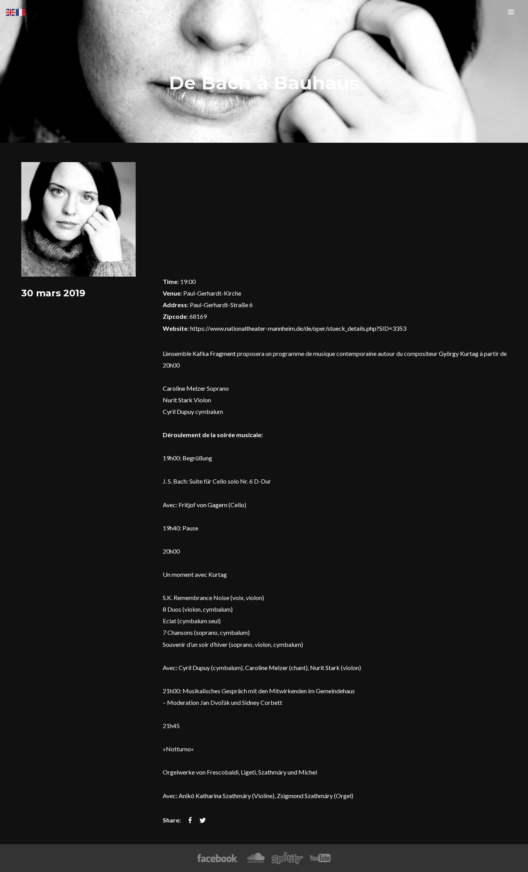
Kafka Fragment (214, 353)
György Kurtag (459, 353)
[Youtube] (320, 858)
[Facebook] (218, 858)
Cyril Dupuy (178, 411)
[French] (21, 11)
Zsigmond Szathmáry (305, 795)
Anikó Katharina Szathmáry (215, 795)
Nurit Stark (177, 400)
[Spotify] (287, 858)
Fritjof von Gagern (203, 504)
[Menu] (511, 11)
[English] (11, 11)
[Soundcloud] (256, 858)
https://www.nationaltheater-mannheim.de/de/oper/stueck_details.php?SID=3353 (298, 328)
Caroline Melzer (184, 388)
